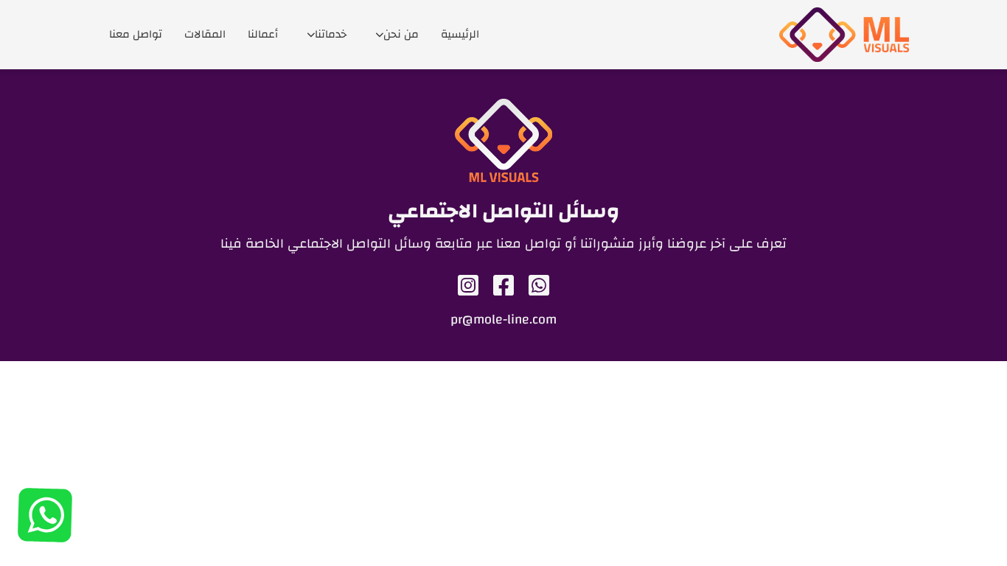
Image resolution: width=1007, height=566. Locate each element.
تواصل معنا (135, 34)
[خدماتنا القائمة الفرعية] (311, 35)
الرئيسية (460, 34)
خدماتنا (330, 34)
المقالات (205, 34)
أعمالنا (263, 34)
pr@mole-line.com (503, 320)
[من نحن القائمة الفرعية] (379, 35)
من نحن (401, 34)
